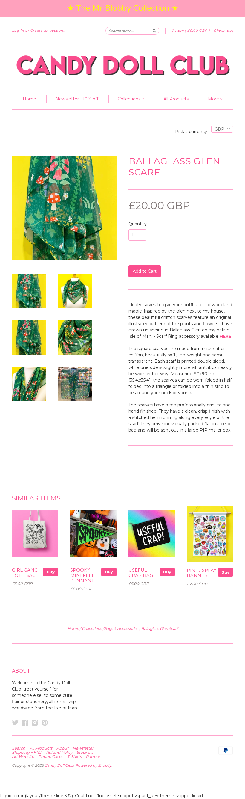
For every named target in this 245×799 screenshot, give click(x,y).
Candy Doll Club (59, 765)
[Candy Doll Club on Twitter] (15, 722)
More (214, 99)
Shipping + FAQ (27, 752)
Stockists (84, 752)
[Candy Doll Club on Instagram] (35, 722)
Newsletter (83, 748)
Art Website (23, 756)
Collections (130, 99)
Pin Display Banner (201, 573)
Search (18, 748)
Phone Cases (50, 756)
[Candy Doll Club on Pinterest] (45, 722)
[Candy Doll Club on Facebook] (25, 722)
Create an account (47, 30)
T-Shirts (74, 756)
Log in (18, 30)
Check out (223, 30)
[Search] (154, 30)
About (62, 748)
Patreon (93, 756)
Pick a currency (191, 131)
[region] (122, 8)
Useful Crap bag (140, 572)
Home (29, 99)
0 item (191, 30)
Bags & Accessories (121, 628)
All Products (176, 99)
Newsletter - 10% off (77, 99)
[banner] (122, 64)
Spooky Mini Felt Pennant (82, 575)
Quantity (137, 224)
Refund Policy (59, 752)
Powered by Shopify (93, 765)
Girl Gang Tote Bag (25, 572)
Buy (51, 571)
